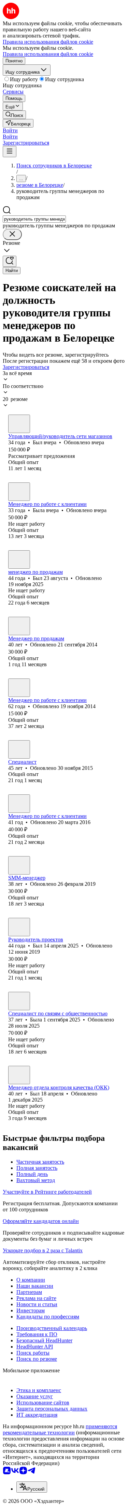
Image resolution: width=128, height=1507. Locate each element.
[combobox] (34, 219)
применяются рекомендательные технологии (60, 1429)
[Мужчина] (19, 424)
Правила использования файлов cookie (48, 54)
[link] (14, 114)
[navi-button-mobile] (9, 151)
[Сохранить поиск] (9, 261)
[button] (10, 130)
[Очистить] (12, 234)
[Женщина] (19, 491)
